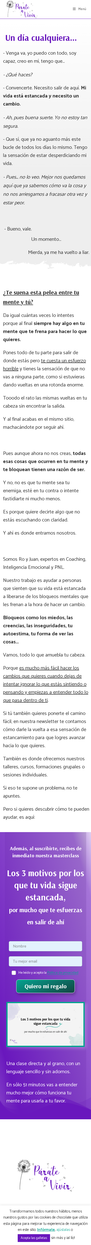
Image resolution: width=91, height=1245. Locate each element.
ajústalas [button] (63, 1230)
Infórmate (46, 1230)
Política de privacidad (62, 973)
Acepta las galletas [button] (34, 1238)
